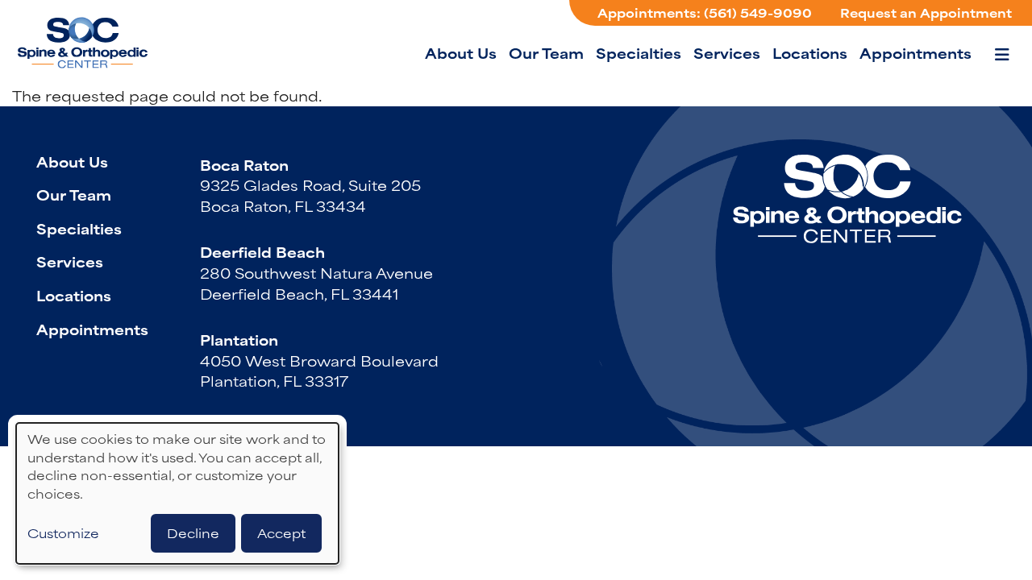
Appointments (915, 52)
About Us (461, 52)
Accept (281, 533)
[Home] (113, 42)
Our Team (546, 52)
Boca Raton (244, 164)
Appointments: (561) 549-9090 (704, 12)
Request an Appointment (926, 12)
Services (726, 52)
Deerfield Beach (262, 251)
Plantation (239, 339)
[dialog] (177, 493)
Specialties (638, 52)
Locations (809, 52)
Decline (193, 533)
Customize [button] (63, 533)
